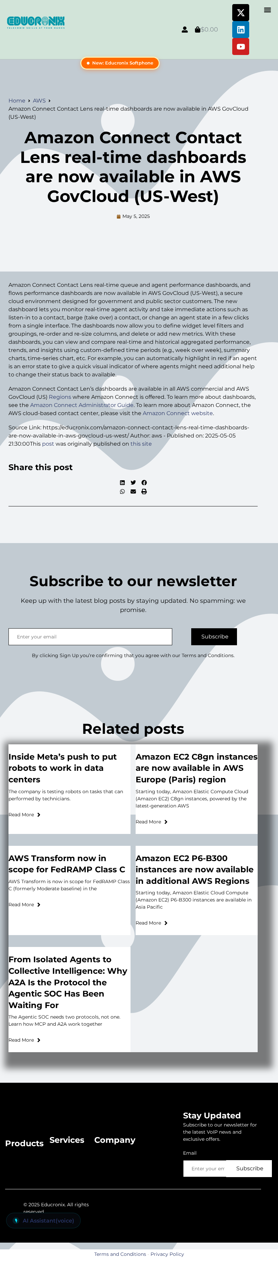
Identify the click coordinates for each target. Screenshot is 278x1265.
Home (16, 100)
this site (141, 444)
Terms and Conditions (120, 1254)
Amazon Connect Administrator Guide (82, 405)
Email (190, 1153)
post (48, 444)
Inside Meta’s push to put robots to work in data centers (62, 768)
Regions (60, 397)
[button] (267, 9)
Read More (21, 815)
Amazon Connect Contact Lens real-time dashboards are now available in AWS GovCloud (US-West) (133, 167)
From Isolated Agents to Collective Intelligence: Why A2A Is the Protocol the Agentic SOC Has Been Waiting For (67, 982)
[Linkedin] (240, 29)
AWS (39, 100)
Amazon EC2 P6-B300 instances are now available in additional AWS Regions (195, 869)
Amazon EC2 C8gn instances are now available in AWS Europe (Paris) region (197, 768)
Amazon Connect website (178, 413)
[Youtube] (240, 46)
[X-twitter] (240, 12)
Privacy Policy (167, 1254)
